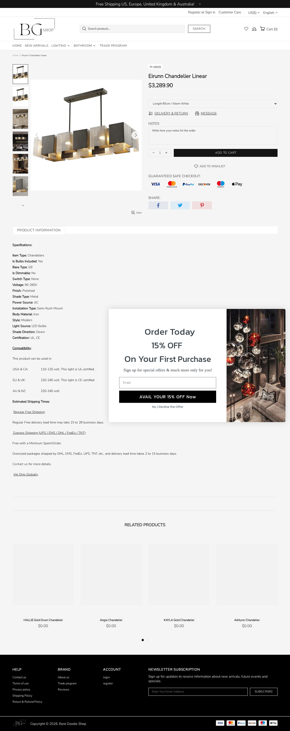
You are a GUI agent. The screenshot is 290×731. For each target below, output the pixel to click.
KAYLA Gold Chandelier (179, 620)
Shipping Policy (22, 696)
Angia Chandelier (111, 620)
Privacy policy (21, 690)
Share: (154, 198)
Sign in (210, 12)
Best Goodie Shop (34, 29)
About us (63, 677)
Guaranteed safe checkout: (174, 176)
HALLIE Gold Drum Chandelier (43, 620)
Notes (153, 123)
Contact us (20, 464)
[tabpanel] (43, 586)
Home (15, 55)
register (108, 683)
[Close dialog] (280, 315)
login (106, 677)
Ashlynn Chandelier (247, 620)
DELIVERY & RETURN (171, 113)
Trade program (67, 683)
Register (194, 12)
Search (199, 29)
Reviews (63, 690)
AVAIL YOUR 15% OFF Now (167, 396)
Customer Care (230, 12)
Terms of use (20, 683)
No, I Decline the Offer (167, 406)
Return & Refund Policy (27, 702)
